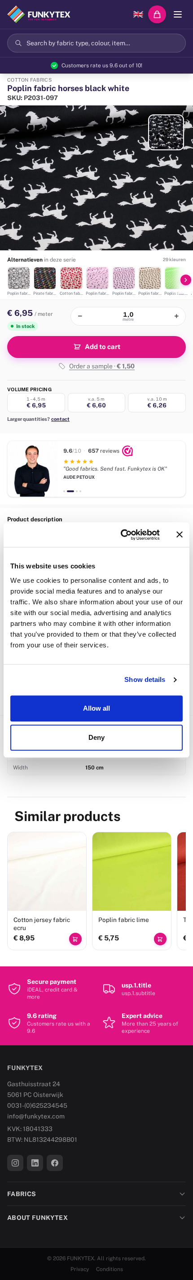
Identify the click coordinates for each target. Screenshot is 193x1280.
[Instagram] (15, 1163)
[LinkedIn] (35, 1163)
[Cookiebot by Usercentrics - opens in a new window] (121, 535)
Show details (144, 679)
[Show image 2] (166, 132)
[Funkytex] (38, 14)
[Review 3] (74, 491)
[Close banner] (179, 535)
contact (60, 419)
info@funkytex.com (36, 1116)
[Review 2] (68, 491)
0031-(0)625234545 (37, 1105)
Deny (96, 737)
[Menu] (178, 14)
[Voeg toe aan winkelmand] (75, 939)
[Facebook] (55, 1163)
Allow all (96, 708)
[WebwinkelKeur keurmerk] (127, 451)
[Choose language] (138, 14)
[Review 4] (80, 491)
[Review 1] (64, 491)
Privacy (79, 1269)
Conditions (109, 1269)
